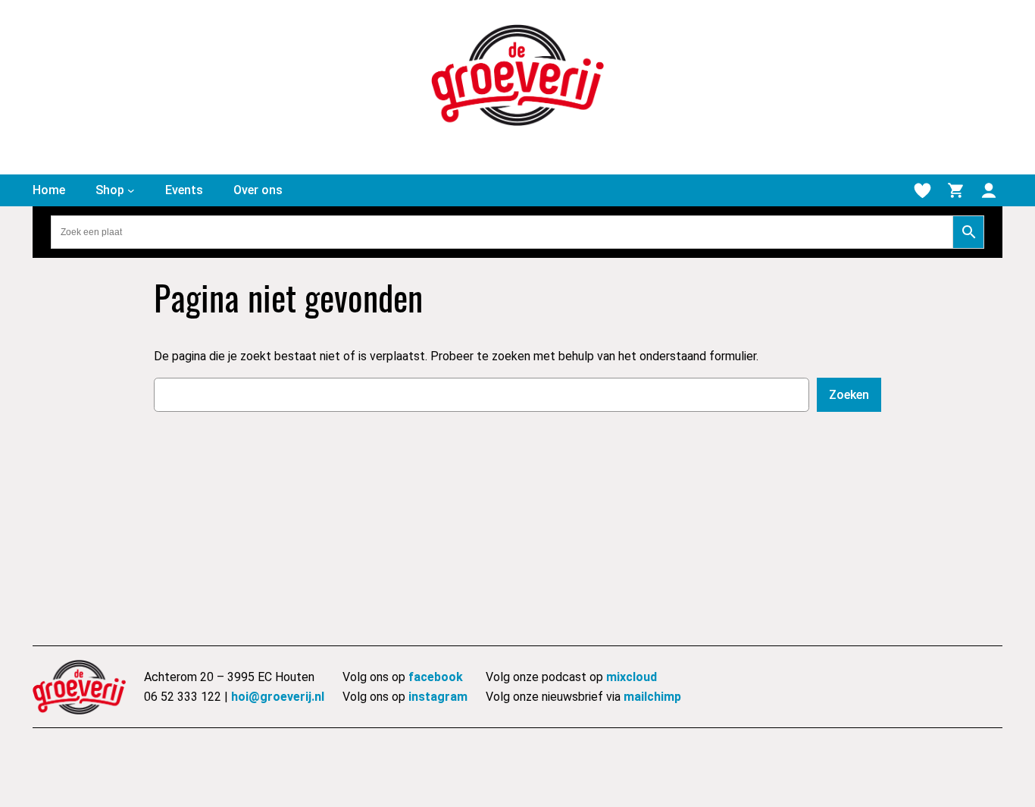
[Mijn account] (988, 190)
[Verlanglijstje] (922, 190)
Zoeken (849, 395)
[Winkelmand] (955, 190)
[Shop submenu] (131, 190)
